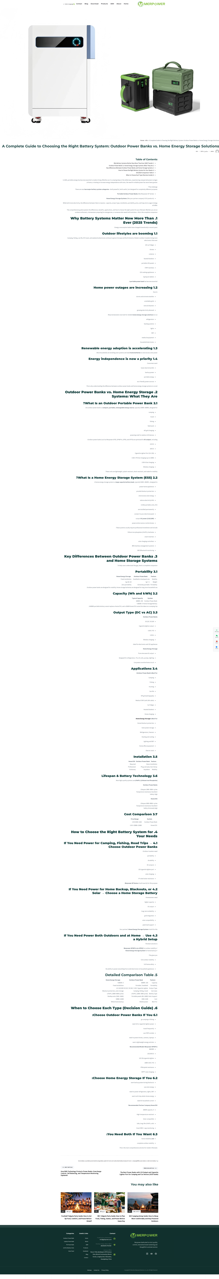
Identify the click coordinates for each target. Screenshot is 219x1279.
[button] (74, 4)
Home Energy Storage (143, 719)
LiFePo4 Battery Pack (68, 1248)
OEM (112, 4)
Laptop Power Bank (69, 1241)
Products (104, 4)
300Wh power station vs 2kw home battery (146, 1161)
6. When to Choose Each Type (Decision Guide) (140, 175)
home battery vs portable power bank (87, 1161)
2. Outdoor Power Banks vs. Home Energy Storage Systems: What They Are (131, 166)
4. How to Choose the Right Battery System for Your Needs (136, 170)
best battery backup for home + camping (127, 1161)
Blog (86, 4)
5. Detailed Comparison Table (145, 173)
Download (94, 4)
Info (146, 140)
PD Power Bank (70, 1244)
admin (212, 151)
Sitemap (89, 1270)
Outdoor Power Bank (68, 1238)
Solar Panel (71, 1251)
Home (126, 4)
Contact (79, 4)
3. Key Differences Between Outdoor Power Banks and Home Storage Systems (130, 168)
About (119, 4)
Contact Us (96, 1270)
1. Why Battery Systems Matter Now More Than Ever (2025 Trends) (134, 163)
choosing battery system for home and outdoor (107, 1161)
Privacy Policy (105, 1270)
